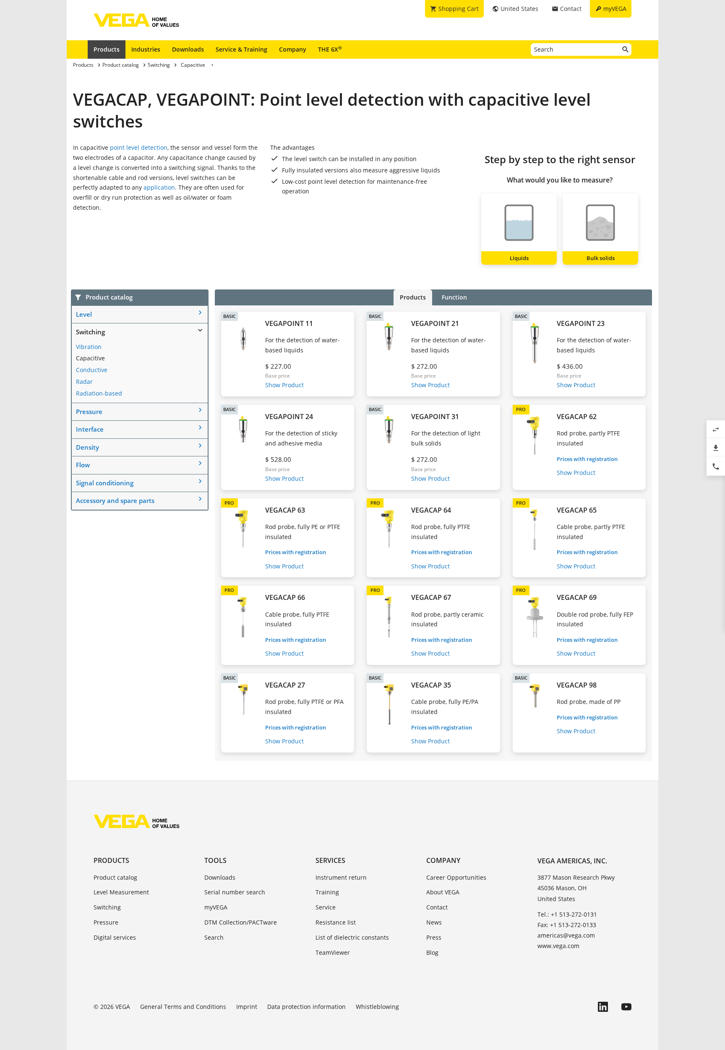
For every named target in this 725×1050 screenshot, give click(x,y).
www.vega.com (558, 946)
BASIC (229, 316)
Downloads (188, 49)
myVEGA (215, 907)
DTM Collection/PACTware (240, 922)
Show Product (284, 385)
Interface (90, 429)
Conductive (91, 370)
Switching (90, 332)
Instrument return (341, 877)
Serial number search (234, 892)
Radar (84, 382)
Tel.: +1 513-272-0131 (567, 914)
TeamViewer (333, 952)
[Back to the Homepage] (137, 821)
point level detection (138, 147)
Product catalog (115, 877)
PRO (521, 409)
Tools (215, 860)
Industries (145, 49)
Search (214, 937)
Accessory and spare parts (115, 500)
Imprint (246, 1007)
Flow (83, 465)
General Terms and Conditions (183, 1007)
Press (433, 937)
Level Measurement (121, 892)
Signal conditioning (104, 483)
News (434, 922)
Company (292, 49)
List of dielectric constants (352, 937)
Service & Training (241, 49)
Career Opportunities (456, 877)
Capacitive (90, 358)
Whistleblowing (377, 1007)
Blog (432, 952)
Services (330, 860)
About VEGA (442, 892)
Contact (437, 907)
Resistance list (336, 922)
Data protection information (306, 1007)
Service (326, 907)
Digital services (115, 937)
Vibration (89, 347)
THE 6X (330, 49)
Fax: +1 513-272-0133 (566, 925)
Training (327, 892)
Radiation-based (99, 393)
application (159, 187)
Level (84, 314)
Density (87, 447)
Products (107, 49)
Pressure (89, 411)
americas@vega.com (566, 935)
